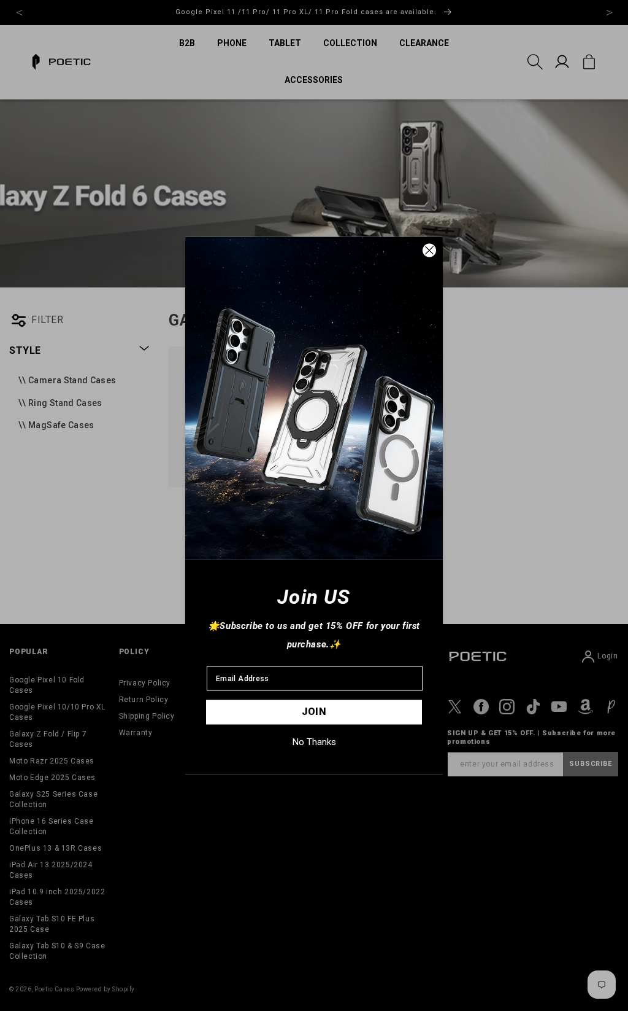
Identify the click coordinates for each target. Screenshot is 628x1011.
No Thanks (314, 742)
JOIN (314, 711)
